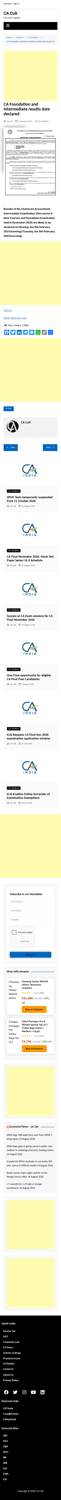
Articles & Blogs (12, 1353)
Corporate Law (11, 1342)
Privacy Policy (11, 1380)
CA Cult (10, 13)
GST (5, 1336)
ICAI (9, 408)
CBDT (5, 1447)
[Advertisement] (30, 76)
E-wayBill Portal (10, 1414)
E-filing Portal (9, 1419)
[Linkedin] (42, 1392)
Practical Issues (11, 1358)
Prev (12, 447)
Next (48, 447)
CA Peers (8, 1347)
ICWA (5, 1474)
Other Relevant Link (15, 317)
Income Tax (9, 1331)
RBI (4, 1458)
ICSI (5, 1479)
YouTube (8, 4)
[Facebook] (6, 1392)
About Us (8, 1374)
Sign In (16, 4)
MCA (5, 1441)
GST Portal (8, 1409)
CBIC (5, 1436)
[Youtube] (33, 1392)
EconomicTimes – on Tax (24, 1126)
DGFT (5, 1452)
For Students (43, 121)
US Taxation (8, 1364)
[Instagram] (24, 1392)
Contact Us (8, 1369)
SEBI (5, 1463)
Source (8, 310)
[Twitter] (15, 1392)
